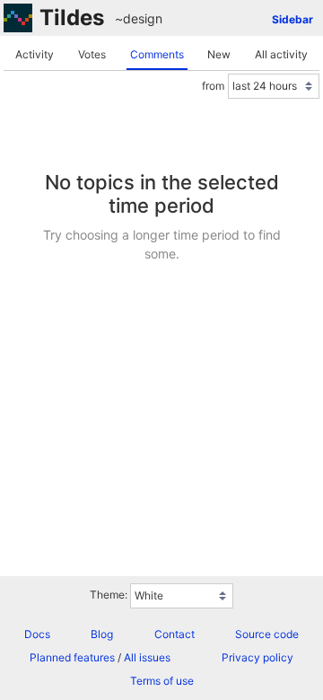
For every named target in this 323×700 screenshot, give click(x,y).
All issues (147, 657)
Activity (34, 54)
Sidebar (292, 19)
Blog (102, 634)
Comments (157, 54)
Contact (174, 634)
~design (138, 18)
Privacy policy (257, 657)
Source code (267, 634)
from (213, 85)
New (219, 54)
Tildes (71, 17)
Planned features (72, 657)
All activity (281, 54)
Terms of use (162, 680)
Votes (92, 54)
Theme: (108, 594)
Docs (37, 634)
